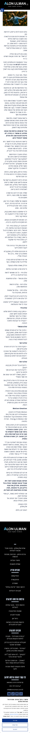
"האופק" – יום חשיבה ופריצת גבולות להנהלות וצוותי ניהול (15, 661)
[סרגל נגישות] (2, 10)
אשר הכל (15, 720)
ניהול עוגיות (15, 725)
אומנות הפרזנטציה (15, 611)
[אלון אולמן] (15, 4)
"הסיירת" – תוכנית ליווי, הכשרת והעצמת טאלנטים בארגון (15, 649)
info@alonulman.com (14, 690)
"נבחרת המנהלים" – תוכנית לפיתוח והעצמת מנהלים (15, 637)
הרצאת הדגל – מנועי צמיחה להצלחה (15, 606)
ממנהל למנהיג (15, 615)
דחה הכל (15, 729)
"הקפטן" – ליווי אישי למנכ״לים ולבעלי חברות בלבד (15, 655)
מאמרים (15, 583)
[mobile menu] (27, 4)
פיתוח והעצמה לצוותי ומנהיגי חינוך (15, 667)
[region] (15, 715)
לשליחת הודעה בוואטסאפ (14, 682)
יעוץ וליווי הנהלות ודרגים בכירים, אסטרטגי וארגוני (15, 643)
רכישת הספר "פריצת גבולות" (15, 587)
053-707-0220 (14, 686)
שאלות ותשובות (15, 564)
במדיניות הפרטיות (14, 714)
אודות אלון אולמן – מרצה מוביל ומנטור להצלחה (15, 549)
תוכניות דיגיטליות (15, 591)
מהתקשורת (15, 579)
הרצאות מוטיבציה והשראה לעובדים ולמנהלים (15, 623)
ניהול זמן (15, 618)
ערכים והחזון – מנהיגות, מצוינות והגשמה (15, 555)
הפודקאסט (15, 576)
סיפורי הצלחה (15, 560)
